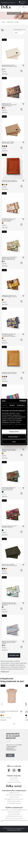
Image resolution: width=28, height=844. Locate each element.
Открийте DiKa (14, 797)
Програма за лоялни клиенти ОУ (14, 818)
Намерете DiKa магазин (14, 801)
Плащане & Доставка (14, 814)
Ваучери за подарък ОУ (14, 811)
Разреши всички (14, 431)
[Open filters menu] (3, 30)
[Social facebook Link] (9, 770)
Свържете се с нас (14, 792)
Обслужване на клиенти (8, 2)
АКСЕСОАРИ (10, 22)
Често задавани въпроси (14, 803)
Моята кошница (14, 780)
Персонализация (13, 436)
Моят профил (14, 778)
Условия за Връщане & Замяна (14, 816)
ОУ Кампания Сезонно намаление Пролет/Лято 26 (14, 821)
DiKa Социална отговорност (14, 794)
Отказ (14, 441)
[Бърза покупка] (21, 71)
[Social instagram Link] (14, 770)
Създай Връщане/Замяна (14, 782)
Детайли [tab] (12, 405)
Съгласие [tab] (4, 405)
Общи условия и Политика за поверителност (11, 748)
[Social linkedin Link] (19, 770)
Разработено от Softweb (14, 829)
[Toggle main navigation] (19, 6)
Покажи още (5, 671)
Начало (3, 22)
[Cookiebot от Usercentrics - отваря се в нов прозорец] (19, 401)
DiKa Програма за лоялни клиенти (14, 799)
